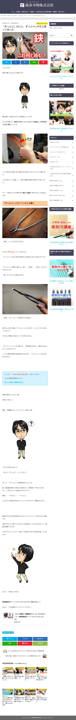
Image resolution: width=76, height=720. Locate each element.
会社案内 (18, 12)
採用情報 (55, 12)
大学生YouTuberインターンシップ (60, 168)
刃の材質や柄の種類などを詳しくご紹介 (61, 310)
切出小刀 (54, 162)
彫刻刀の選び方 (56, 191)
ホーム (13, 12)
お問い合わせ (61, 12)
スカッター (54, 157)
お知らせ (54, 142)
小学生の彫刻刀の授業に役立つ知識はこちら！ (61, 243)
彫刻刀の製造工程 (57, 186)
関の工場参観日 (56, 200)
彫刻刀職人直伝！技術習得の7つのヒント (61, 129)
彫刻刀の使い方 (56, 181)
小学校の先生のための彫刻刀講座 (43, 12)
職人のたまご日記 (8, 632)
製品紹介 (32, 12)
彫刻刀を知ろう (25, 12)
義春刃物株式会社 (37, 718)
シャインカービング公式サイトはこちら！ (61, 77)
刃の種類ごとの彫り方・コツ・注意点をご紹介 (61, 282)
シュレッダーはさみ (57, 152)
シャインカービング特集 (59, 147)
